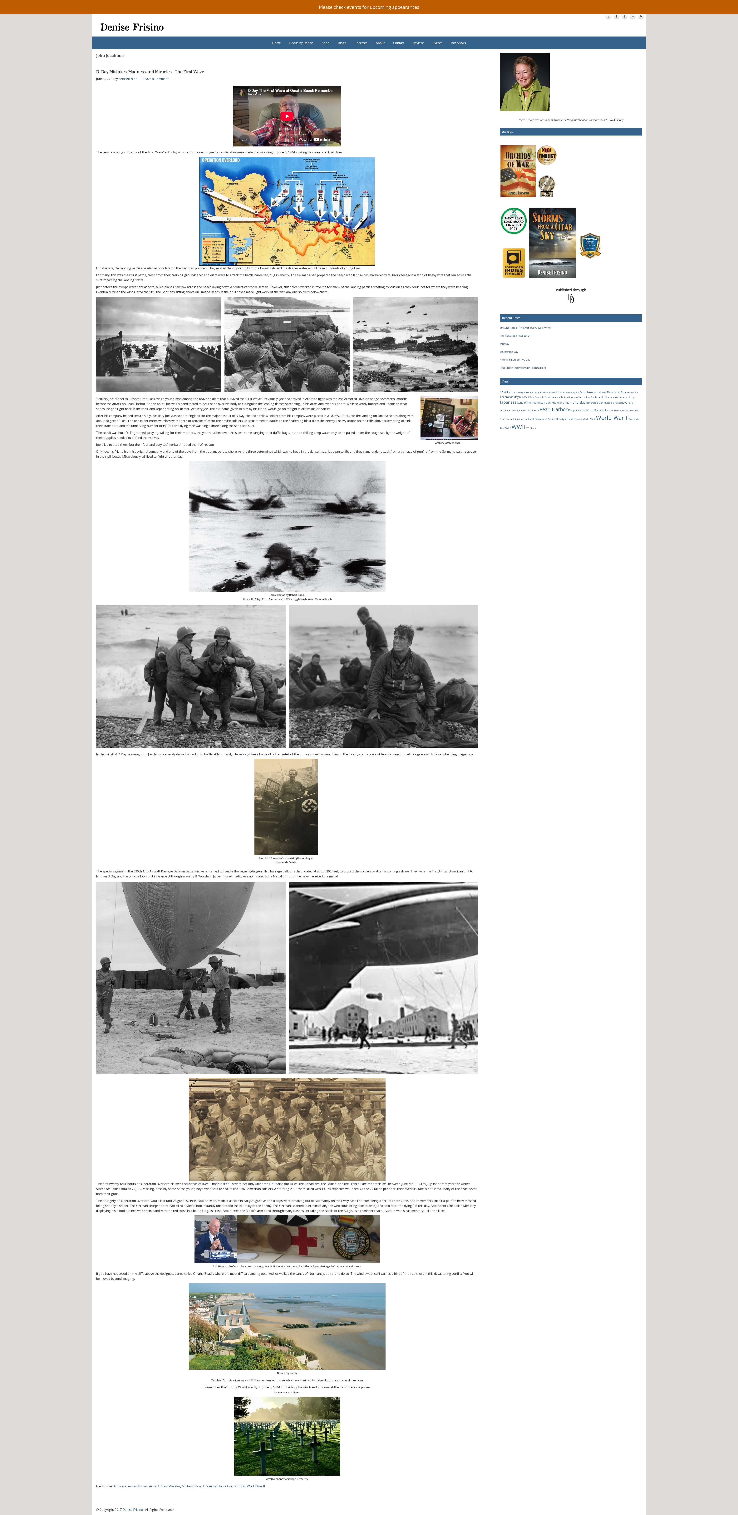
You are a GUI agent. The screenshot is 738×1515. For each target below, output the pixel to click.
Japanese (508, 402)
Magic (548, 403)
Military (187, 1486)
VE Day (559, 419)
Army (153, 1486)
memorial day (575, 402)
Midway (504, 343)
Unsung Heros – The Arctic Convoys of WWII (525, 327)
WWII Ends (531, 428)
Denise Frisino (235, 27)
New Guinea (517, 410)
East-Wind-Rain (526, 397)
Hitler (606, 397)
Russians (624, 410)
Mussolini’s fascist (612, 403)
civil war (601, 392)
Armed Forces (138, 1486)
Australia (575, 392)
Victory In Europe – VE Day (515, 359)
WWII (518, 427)
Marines (174, 1486)
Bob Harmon (588, 392)
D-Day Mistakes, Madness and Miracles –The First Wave (150, 71)
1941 (504, 391)
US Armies (549, 419)
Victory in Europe (573, 419)
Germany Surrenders (579, 397)
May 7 (555, 403)
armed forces (557, 392)
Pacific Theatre (531, 410)
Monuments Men (594, 403)
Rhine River (613, 410)
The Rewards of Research (515, 335)
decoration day (509, 397)
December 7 (614, 392)
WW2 (507, 428)
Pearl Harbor (554, 409)
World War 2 (589, 419)
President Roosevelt (594, 410)
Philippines (574, 410)
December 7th (630, 392)
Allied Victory (541, 392)
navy (624, 402)
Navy (198, 1486)
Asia (568, 392)
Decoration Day (509, 351)
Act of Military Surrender (521, 392)
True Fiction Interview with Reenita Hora (523, 367)
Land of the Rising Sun (531, 402)
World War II (256, 1486)
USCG (241, 1486)
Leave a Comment (156, 79)
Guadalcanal (596, 397)
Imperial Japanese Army (622, 397)
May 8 (561, 403)
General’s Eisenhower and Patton (551, 397)
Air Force (120, 1486)
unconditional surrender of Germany (525, 419)
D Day (162, 1486)
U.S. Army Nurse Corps (219, 1486)
